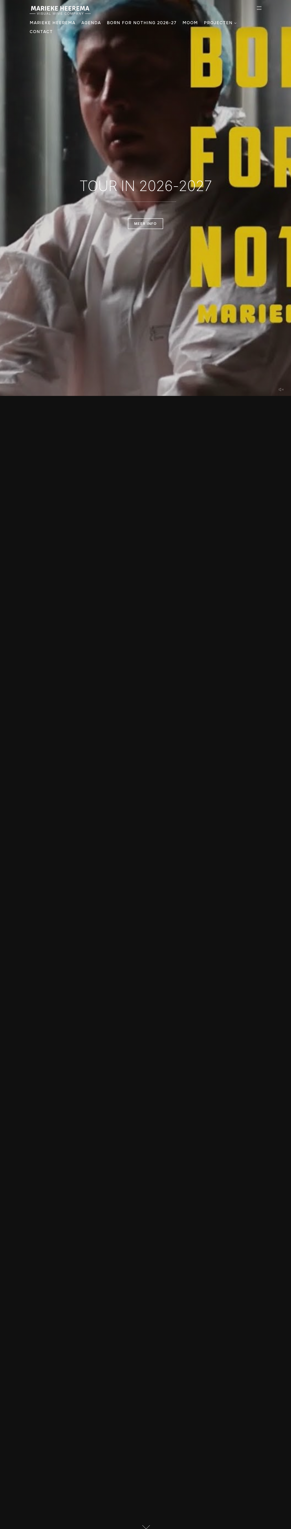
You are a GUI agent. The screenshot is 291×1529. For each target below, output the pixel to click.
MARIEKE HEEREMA (52, 22)
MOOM (190, 22)
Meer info (145, 224)
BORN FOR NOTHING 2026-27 (142, 22)
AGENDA (91, 22)
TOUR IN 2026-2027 (145, 185)
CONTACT (41, 31)
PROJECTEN (218, 22)
